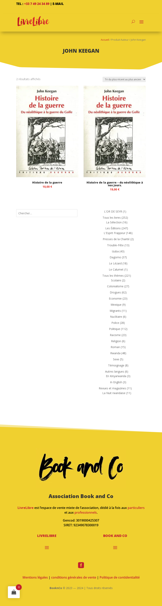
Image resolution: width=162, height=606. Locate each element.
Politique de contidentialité (120, 577)
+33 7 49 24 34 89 (36, 4)
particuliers (136, 508)
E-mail (58, 4)
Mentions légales (35, 577)
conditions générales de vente (73, 577)
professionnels (85, 512)
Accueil (105, 39)
